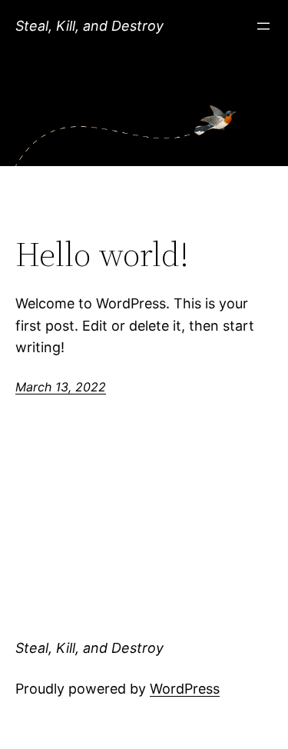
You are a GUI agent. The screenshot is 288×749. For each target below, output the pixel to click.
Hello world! (102, 255)
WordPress (185, 689)
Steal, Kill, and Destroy (89, 26)
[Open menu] (263, 26)
